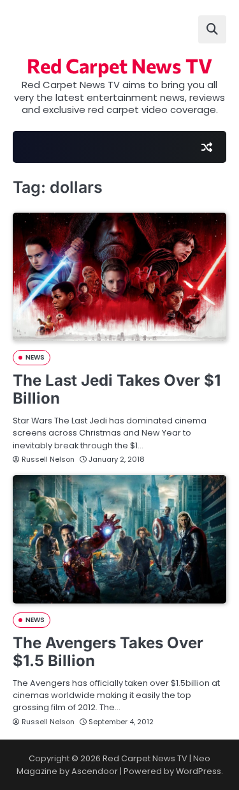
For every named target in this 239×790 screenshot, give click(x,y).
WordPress (198, 771)
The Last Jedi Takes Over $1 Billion (117, 389)
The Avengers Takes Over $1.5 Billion (108, 652)
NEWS (35, 357)
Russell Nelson (48, 459)
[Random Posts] (206, 146)
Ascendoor (94, 771)
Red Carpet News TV (119, 65)
